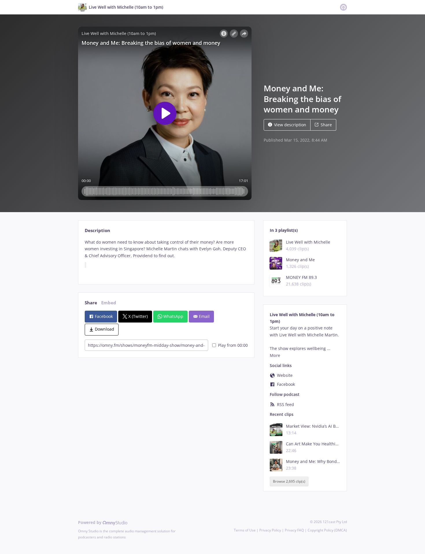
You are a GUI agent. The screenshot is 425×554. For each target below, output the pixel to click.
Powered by (90, 522)
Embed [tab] (108, 303)
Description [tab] (97, 230)
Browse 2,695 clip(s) (289, 481)
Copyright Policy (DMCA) (327, 530)
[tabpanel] (166, 257)
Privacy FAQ (294, 530)
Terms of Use (245, 530)
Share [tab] (91, 303)
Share (326, 124)
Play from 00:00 (233, 345)
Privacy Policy (270, 530)
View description (290, 124)
